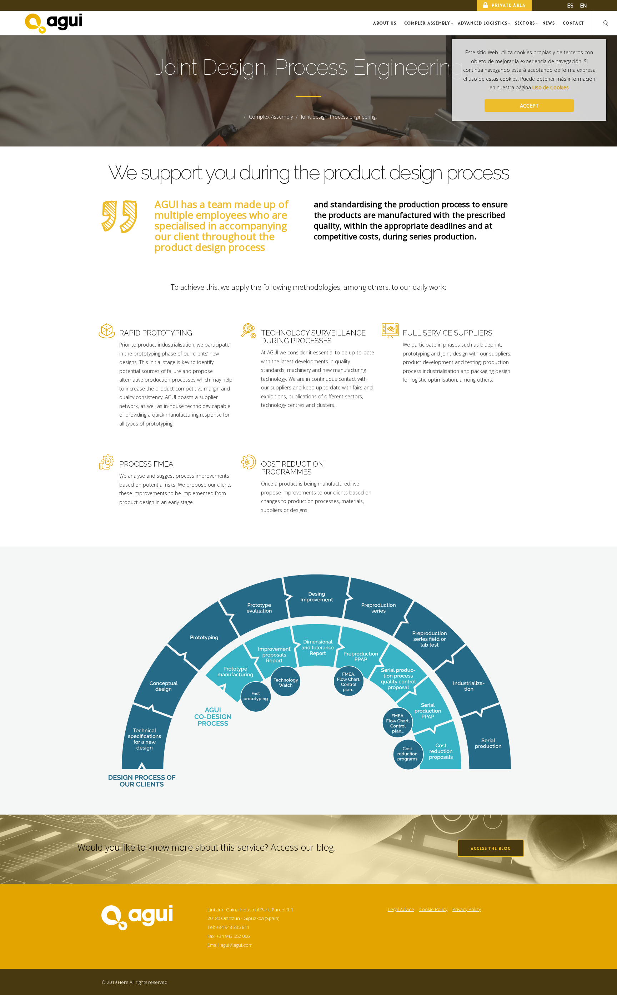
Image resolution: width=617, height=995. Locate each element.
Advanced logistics (482, 23)
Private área (509, 5)
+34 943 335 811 (232, 927)
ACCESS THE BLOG (491, 848)
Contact (573, 23)
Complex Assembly (427, 23)
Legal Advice (401, 909)
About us (384, 23)
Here (123, 982)
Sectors (525, 23)
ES (570, 6)
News (548, 23)
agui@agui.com (236, 945)
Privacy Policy (466, 909)
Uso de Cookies (550, 87)
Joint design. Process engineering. (339, 116)
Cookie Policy (433, 909)
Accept (529, 105)
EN (583, 6)
